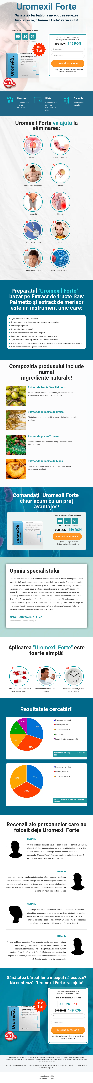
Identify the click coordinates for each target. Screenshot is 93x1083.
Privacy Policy (44, 1078)
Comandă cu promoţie (67, 536)
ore (18, 41)
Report (52, 1078)
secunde (32, 41)
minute (25, 41)
